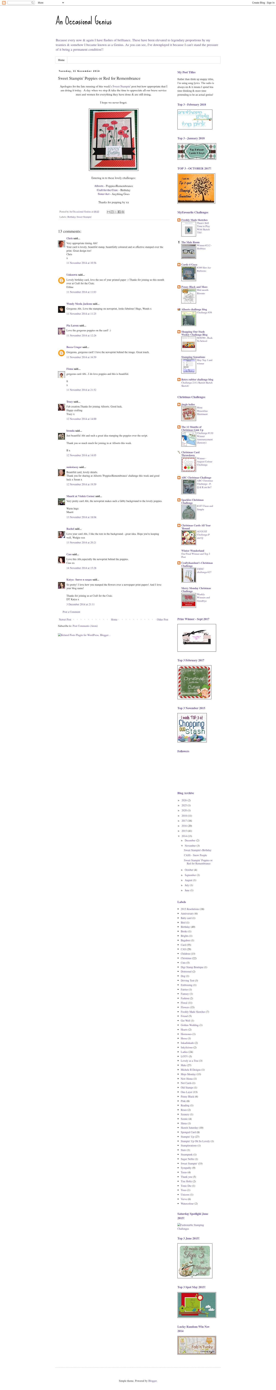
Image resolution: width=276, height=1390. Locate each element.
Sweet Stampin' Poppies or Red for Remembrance (198, 861)
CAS (183, 949)
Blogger (152, 1380)
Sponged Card (188, 1132)
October (189, 870)
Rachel (70, 529)
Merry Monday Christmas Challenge (196, 589)
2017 (185, 820)
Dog (183, 976)
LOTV (184, 1056)
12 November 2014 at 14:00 (81, 419)
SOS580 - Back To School (205, 339)
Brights (185, 936)
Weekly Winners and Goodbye (203, 597)
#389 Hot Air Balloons (204, 269)
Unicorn (185, 1194)
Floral (184, 1002)
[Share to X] (116, 212)
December (190, 840)
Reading (185, 1105)
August (189, 880)
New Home (187, 1078)
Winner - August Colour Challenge (204, 462)
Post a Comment (71, 612)
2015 (185, 831)
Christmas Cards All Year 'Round (196, 526)
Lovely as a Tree (189, 1060)
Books (184, 931)
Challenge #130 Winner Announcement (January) (205, 437)
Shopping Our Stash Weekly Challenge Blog (194, 333)
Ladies (184, 1052)
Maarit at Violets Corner (80, 496)
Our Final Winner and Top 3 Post (195, 555)
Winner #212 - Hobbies (204, 247)
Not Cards (186, 1083)
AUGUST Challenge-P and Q (203, 535)
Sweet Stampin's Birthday (197, 850)
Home (61, 60)
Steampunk (187, 1154)
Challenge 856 (204, 312)
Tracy (69, 402)
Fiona (69, 369)
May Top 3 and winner (204, 361)
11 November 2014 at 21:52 (81, 390)
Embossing (186, 985)
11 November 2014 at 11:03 (81, 292)
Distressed (186, 971)
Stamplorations (189, 1145)
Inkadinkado (187, 1043)
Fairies (184, 989)
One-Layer (186, 1092)
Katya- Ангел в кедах (79, 579)
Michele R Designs (191, 1069)
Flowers (185, 1007)
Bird (183, 922)
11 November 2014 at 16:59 (81, 357)
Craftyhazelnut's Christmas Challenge (197, 564)
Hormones (186, 1034)
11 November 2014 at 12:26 (81, 335)
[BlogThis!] (112, 212)
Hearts (184, 1029)
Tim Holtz (186, 1181)
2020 (185, 810)
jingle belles (188, 404)
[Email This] (108, 212)
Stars (183, 1150)
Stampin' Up (187, 1136)
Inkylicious (187, 1047)
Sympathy (186, 1167)
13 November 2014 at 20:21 (81, 542)
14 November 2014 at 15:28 (81, 568)
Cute (183, 962)
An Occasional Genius (83, 21)
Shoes (184, 1123)
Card (183, 945)
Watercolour (187, 1203)
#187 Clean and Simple (205, 507)
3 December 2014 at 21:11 (80, 604)
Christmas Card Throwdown (190, 453)
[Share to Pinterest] (123, 212)
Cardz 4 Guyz (189, 264)
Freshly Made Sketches (194, 220)
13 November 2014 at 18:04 (81, 517)
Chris (69, 238)
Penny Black (187, 1096)
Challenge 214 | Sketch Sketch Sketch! (197, 384)
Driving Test (187, 980)
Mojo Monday (188, 1074)
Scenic (184, 1119)
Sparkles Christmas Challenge (192, 501)
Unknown (71, 275)
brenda (70, 431)
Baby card (186, 918)
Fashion (185, 998)
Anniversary (187, 913)
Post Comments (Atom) (85, 626)
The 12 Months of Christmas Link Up (192, 428)
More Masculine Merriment (202, 411)
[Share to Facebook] (119, 212)
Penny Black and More (194, 287)
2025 (185, 805)
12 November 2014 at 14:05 (81, 455)
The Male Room (190, 242)
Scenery (185, 1114)
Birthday (71, 216)
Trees (183, 1190)
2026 (185, 800)
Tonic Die (186, 1185)
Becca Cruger (74, 347)
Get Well (185, 1020)
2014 (185, 836)
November (191, 845)
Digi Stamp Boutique (192, 967)
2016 (185, 825)
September (191, 875)
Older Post (162, 619)
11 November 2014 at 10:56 (81, 263)
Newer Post (65, 619)
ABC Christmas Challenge (196, 477)
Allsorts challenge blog (194, 309)
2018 (185, 815)
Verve (184, 1199)
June (187, 890)
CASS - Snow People (195, 855)
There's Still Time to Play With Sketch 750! (203, 227)
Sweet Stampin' (121, 86)
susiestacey (72, 467)
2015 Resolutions (190, 909)
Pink (183, 1101)
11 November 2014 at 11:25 (81, 313)
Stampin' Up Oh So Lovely (195, 1141)
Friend (184, 1016)
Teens (184, 1172)
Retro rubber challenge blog (197, 379)
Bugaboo (185, 940)
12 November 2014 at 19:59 (81, 484)
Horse (184, 1038)
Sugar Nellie (187, 1159)
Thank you (186, 1176)
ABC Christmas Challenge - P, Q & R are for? (205, 484)
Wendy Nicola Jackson (79, 304)
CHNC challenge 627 (204, 570)
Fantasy (185, 993)
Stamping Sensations (193, 357)
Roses (184, 1110)
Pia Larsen (72, 325)
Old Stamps (187, 1087)
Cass (69, 554)
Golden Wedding (190, 1025)
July (187, 885)
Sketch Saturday (189, 1127)
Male (183, 1065)
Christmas (186, 958)
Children (185, 953)
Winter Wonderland (192, 551)
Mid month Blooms (202, 291)
